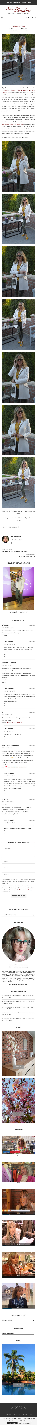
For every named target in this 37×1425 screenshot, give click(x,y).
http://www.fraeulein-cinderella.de (16, 767)
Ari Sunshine (14, 31)
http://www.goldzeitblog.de (14, 722)
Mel (3, 712)
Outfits (23, 26)
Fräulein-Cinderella (10, 745)
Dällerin (5, 625)
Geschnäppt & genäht (18, 612)
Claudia (5, 799)
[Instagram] (26, 17)
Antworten (32, 625)
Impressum (9, 2)
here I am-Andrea (9, 663)
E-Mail (29, 2)
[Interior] (18, 1053)
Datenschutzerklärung (25, 890)
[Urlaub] (18, 1369)
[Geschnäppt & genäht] (18, 588)
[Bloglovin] (30, 17)
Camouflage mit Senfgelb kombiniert (12, 124)
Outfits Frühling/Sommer (10, 527)
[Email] (28, 17)
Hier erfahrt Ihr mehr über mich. (18, 984)
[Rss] (32, 17)
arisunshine (9, 641)
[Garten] (18, 1100)
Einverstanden (12, 1423)
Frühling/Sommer (16, 26)
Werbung (24, 2)
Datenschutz (16, 2)
